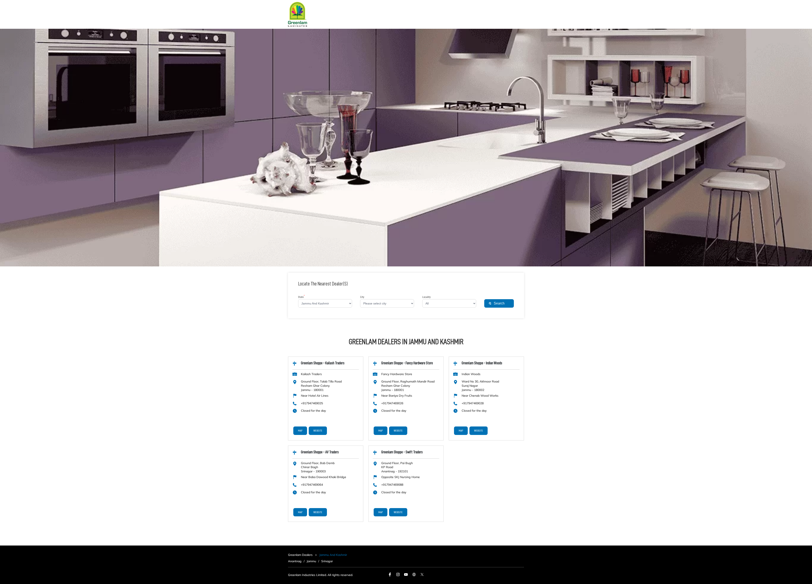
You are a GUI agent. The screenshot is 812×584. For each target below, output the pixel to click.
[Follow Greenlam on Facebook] (390, 575)
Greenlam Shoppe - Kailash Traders (322, 363)
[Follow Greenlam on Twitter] (422, 575)
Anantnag (295, 561)
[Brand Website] (414, 575)
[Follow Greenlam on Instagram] (398, 575)
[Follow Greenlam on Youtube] (406, 575)
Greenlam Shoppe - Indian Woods (482, 363)
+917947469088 (392, 485)
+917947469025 (312, 403)
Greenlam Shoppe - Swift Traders (402, 452)
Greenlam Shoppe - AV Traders (320, 452)
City (362, 297)
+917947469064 (312, 485)
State (301, 297)
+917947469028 (473, 403)
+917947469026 (392, 403)
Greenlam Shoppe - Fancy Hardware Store (407, 363)
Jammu (311, 561)
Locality (426, 297)
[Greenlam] (297, 14)
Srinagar (327, 561)
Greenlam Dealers (300, 555)
